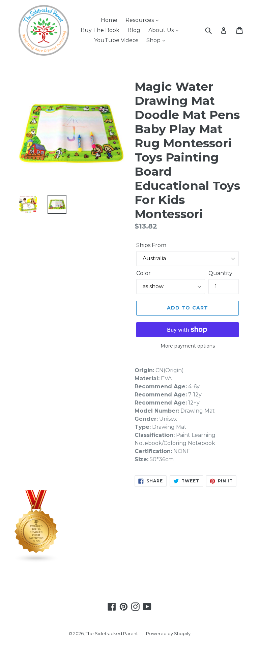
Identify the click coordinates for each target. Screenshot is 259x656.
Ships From (151, 245)
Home (109, 20)
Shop (154, 40)
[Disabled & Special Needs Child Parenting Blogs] (36, 561)
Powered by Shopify (168, 633)
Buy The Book (100, 30)
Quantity (220, 273)
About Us (161, 30)
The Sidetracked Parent (112, 633)
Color (143, 273)
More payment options (188, 346)
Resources (140, 20)
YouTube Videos (116, 40)
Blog (133, 30)
